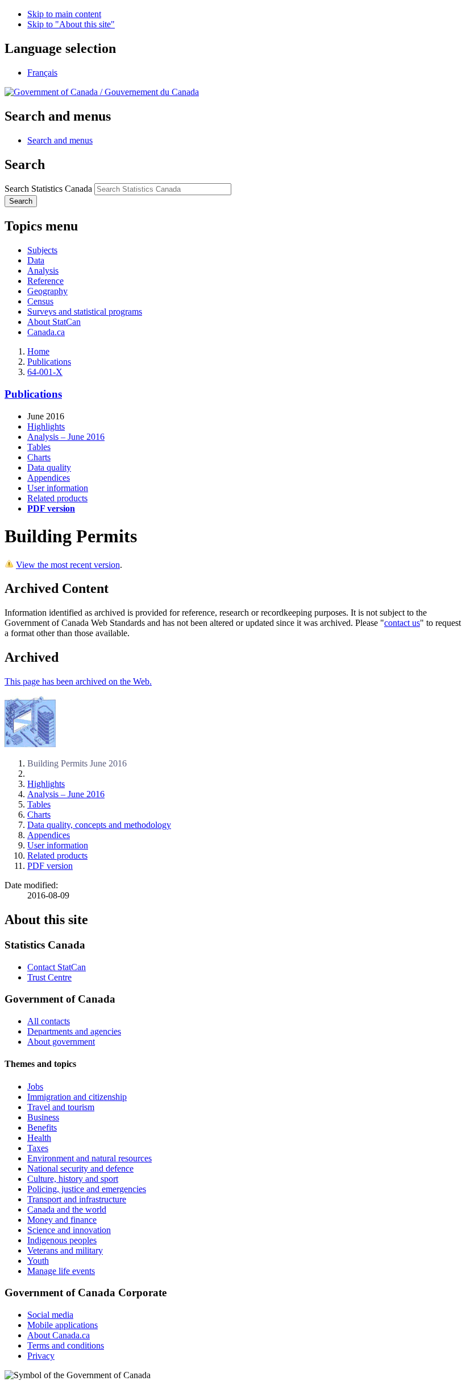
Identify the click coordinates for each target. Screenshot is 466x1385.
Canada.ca (46, 332)
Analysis (43, 270)
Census (40, 301)
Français (42, 72)
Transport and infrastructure (76, 1199)
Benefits (42, 1127)
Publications (49, 361)
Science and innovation (69, 1230)
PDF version (50, 866)
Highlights (46, 426)
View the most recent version (68, 565)
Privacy (41, 1356)
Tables (39, 447)
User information (57, 488)
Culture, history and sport (72, 1179)
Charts (39, 457)
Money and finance (62, 1220)
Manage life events (61, 1271)
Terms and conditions (65, 1345)
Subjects (42, 250)
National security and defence (80, 1168)
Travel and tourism (60, 1107)
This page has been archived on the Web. (78, 681)
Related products (57, 498)
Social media (50, 1315)
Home (38, 351)
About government (61, 1041)
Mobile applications (62, 1325)
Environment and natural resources (89, 1158)
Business (43, 1117)
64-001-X (45, 372)
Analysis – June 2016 (66, 437)
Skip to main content (64, 14)
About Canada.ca (58, 1335)
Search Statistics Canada (48, 188)
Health (39, 1138)
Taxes (37, 1148)
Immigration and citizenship (77, 1097)
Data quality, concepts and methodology (99, 825)
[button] (60, 140)
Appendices (48, 478)
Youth (38, 1261)
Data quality (49, 467)
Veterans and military (65, 1250)
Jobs (35, 1086)
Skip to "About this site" (71, 24)
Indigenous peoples (62, 1240)
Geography (47, 291)
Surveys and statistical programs (84, 311)
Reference (45, 281)
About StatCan (54, 322)
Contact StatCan (56, 967)
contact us (402, 623)
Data (35, 260)
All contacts (48, 1021)
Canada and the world (66, 1209)
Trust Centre (49, 977)
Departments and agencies (74, 1031)
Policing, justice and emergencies (86, 1189)
